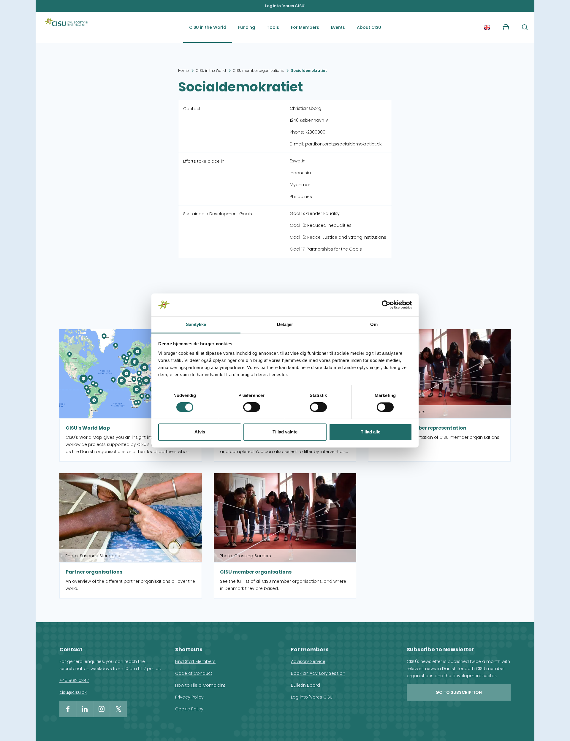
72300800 (315, 132)
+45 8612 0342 (74, 680)
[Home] (66, 27)
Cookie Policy (189, 709)
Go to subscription (459, 692)
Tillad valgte (285, 431)
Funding (246, 27)
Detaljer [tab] (285, 324)
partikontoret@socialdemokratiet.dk (343, 144)
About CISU (369, 27)
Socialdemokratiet (309, 70)
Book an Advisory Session (318, 673)
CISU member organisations (258, 70)
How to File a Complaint (200, 685)
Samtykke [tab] (196, 324)
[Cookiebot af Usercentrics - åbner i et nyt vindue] (386, 304)
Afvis (199, 431)
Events (338, 27)
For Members (305, 27)
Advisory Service (308, 661)
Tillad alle (370, 431)
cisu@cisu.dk (73, 692)
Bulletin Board (305, 685)
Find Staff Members (195, 661)
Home (183, 70)
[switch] (251, 407)
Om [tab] (374, 324)
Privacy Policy (189, 697)
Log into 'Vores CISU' (285, 6)
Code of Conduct (193, 673)
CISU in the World (207, 27)
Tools (273, 27)
